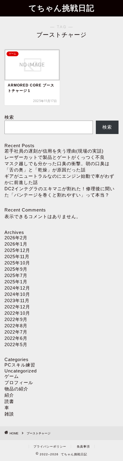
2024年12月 (17, 287)
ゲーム (11, 376)
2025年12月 (17, 250)
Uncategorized (20, 370)
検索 (9, 117)
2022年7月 (15, 331)
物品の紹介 (16, 388)
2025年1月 (15, 281)
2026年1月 (15, 244)
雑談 (9, 413)
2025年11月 (17, 256)
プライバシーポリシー (49, 446)
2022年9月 (15, 319)
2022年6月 (15, 338)
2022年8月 (15, 325)
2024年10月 (17, 294)
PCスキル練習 (19, 364)
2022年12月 (17, 306)
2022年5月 (15, 344)
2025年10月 (17, 262)
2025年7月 (15, 275)
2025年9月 (15, 269)
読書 (9, 401)
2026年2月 (15, 237)
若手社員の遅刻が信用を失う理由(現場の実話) (54, 150)
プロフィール (18, 382)
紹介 (9, 395)
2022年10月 (17, 313)
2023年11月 (17, 300)
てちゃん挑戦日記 (61, 8)
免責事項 (83, 446)
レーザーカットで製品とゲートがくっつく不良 (54, 157)
